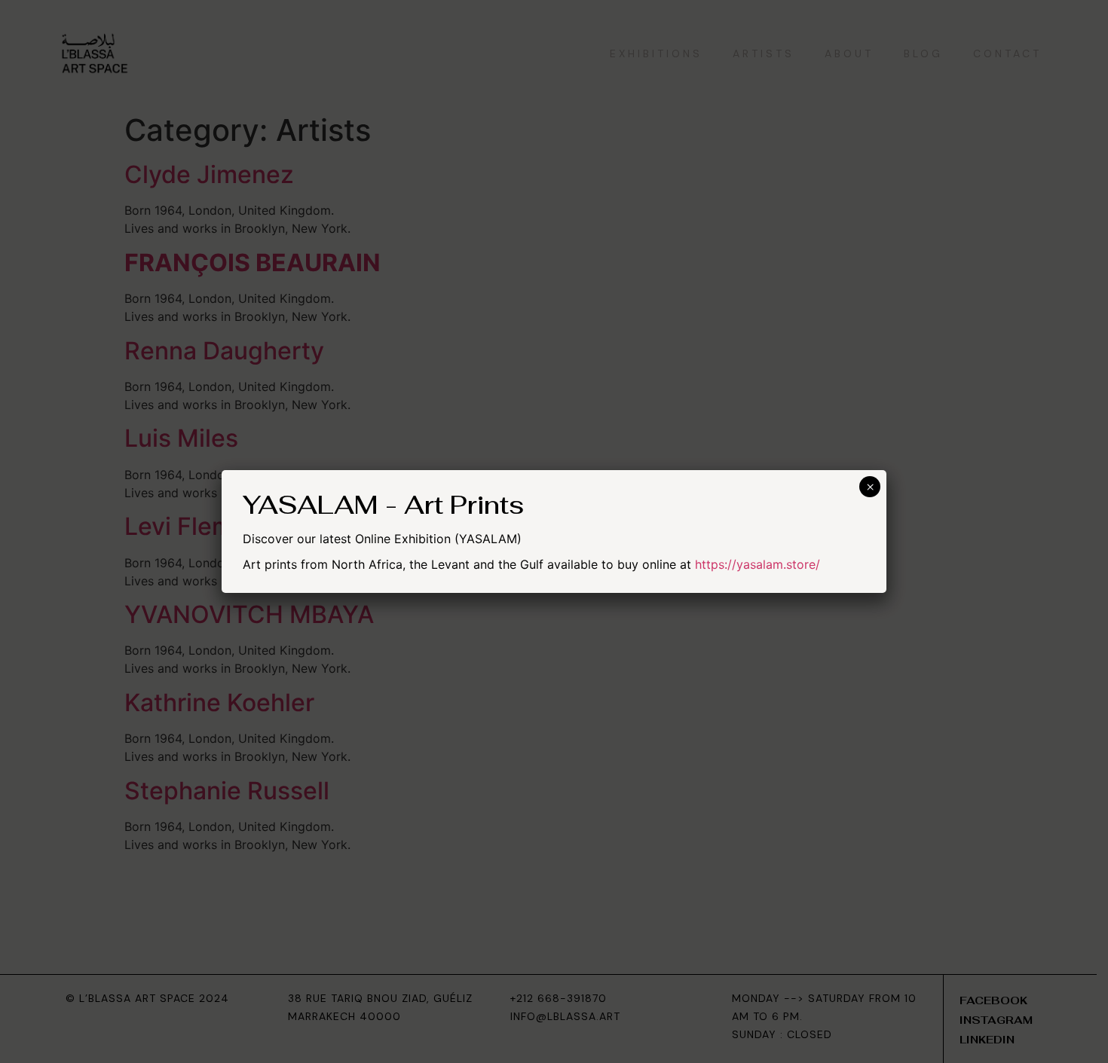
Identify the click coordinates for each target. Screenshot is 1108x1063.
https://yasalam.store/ (757, 564)
